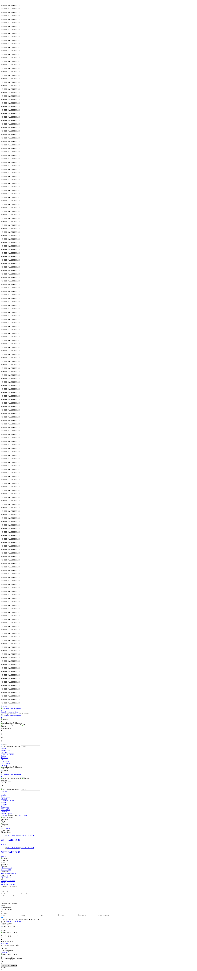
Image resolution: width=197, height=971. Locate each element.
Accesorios (4, 758)
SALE (3, 760)
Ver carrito (4, 943)
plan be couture (13, 712)
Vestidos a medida (7, 813)
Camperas (4, 765)
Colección (4, 712)
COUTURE (5, 761)
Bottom (3, 756)
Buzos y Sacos (5, 750)
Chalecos (4, 752)
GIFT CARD (5, 763)
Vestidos (3, 748)
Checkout (4, 952)
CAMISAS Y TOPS (7, 754)
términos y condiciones (13, 921)
